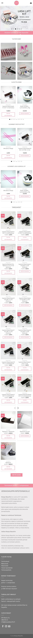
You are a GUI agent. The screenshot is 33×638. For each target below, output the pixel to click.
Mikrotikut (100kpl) (8, 148)
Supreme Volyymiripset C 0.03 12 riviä (25, 362)
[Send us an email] (9, 626)
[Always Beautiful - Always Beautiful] (16, 3)
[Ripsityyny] (8, 451)
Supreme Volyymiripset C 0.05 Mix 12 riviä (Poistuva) (25, 265)
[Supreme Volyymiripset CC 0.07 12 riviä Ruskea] (8, 94)
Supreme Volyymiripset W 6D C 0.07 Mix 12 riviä (24, 149)
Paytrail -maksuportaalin (8, 601)
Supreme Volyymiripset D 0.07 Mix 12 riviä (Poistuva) (24, 331)
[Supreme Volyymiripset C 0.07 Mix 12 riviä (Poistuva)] (8, 318)
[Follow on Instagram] (6, 626)
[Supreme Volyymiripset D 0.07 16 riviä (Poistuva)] (8, 383)
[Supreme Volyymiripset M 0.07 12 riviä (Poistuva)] (8, 350)
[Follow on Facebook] (3, 626)
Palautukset (4, 566)
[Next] (18, 408)
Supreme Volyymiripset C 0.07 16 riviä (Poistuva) (8, 232)
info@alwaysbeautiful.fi (8, 622)
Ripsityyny (8, 462)
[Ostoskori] (31, 3)
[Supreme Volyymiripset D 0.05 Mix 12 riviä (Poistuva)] (8, 286)
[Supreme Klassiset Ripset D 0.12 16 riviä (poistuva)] (24, 383)
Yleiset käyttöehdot (7, 568)
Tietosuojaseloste (6, 570)
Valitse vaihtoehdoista (8, 114)
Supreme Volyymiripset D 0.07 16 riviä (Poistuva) (8, 395)
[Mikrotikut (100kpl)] (8, 137)
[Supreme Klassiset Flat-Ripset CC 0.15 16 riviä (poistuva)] (8, 252)
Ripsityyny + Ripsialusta (8, 431)
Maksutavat (4, 564)
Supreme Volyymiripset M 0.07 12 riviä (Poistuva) (8, 362)
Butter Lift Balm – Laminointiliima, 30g (25, 107)
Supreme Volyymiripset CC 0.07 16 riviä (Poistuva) (24, 232)
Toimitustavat (5, 561)
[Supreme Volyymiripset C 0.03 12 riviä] (24, 350)
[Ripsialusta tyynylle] (24, 420)
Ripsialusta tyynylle (25, 431)
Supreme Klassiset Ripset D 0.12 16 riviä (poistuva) (24, 395)
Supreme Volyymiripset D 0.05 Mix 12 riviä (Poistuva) (8, 299)
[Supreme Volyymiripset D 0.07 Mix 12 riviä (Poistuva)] (24, 318)
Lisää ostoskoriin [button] (24, 113)
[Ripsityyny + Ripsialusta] (8, 420)
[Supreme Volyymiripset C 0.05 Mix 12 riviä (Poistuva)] (24, 252)
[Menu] (2, 3)
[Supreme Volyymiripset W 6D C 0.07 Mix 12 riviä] (24, 137)
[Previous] (15, 408)
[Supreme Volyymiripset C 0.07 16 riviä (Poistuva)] (8, 220)
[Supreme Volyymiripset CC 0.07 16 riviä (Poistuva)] (24, 220)
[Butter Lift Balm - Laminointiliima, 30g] (24, 94)
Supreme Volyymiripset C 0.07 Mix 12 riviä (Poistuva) (8, 331)
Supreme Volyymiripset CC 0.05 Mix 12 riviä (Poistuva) (25, 299)
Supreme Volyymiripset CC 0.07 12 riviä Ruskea (8, 107)
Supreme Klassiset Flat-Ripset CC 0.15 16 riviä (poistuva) (8, 265)
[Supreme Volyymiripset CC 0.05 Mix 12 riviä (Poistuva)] (24, 286)
